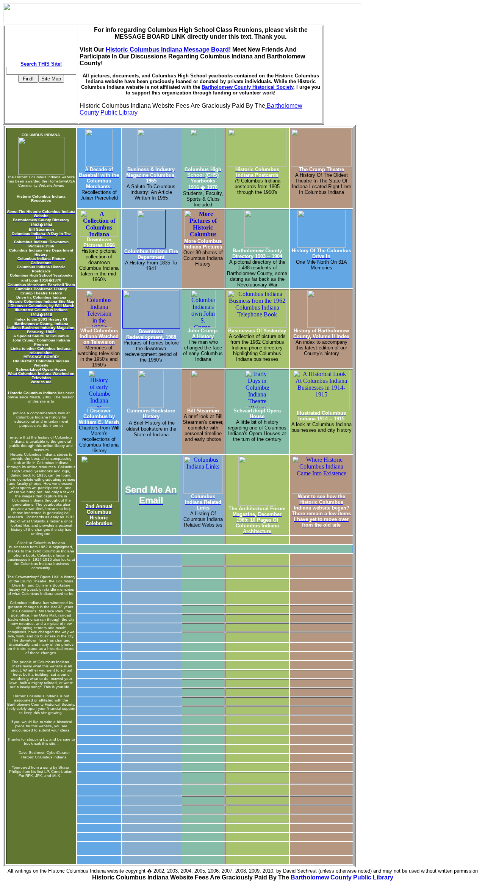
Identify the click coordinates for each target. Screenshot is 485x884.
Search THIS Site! (41, 64)
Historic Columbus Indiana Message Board (167, 49)
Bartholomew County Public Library (341, 877)
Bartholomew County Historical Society (247, 87)
